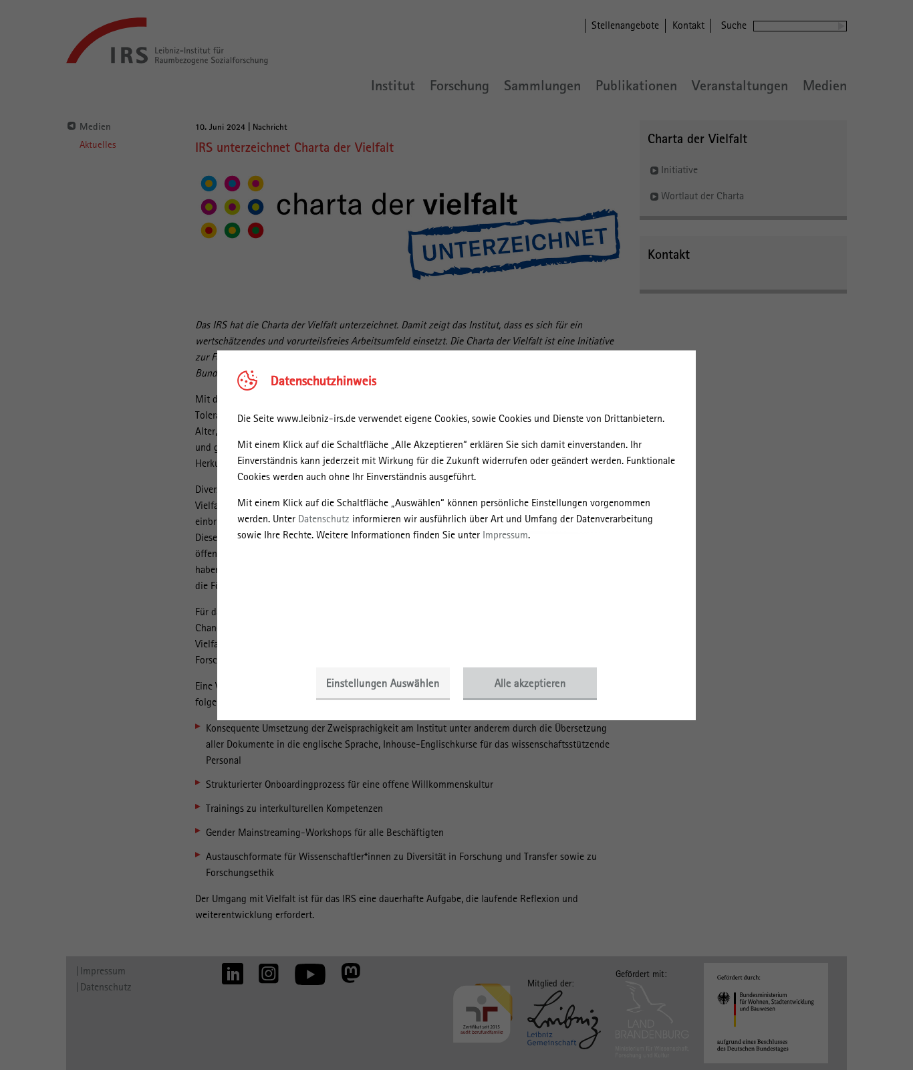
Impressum (505, 534)
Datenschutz (324, 518)
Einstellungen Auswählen (383, 682)
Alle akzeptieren (530, 682)
